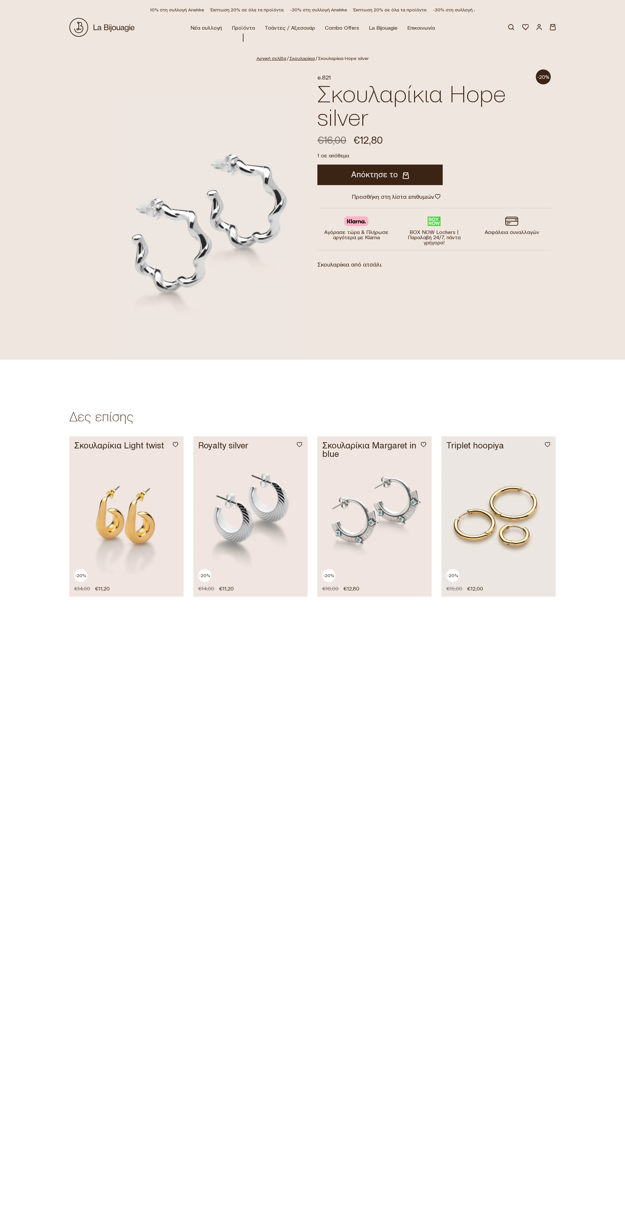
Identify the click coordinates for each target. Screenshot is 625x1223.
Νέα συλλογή (206, 27)
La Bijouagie (383, 27)
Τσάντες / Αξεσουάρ (290, 27)
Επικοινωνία (421, 27)
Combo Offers (342, 27)
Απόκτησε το (374, 174)
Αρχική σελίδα (271, 58)
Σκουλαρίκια (302, 58)
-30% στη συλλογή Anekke (166, 10)
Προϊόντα (243, 27)
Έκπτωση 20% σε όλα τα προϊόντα (237, 10)
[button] (171, 583)
